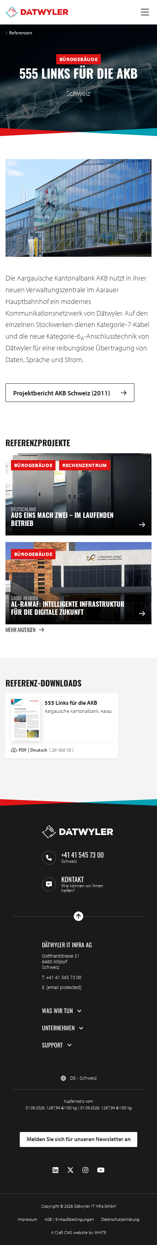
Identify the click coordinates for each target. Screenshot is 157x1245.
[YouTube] (100, 1170)
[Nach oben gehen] (78, 916)
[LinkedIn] (55, 1170)
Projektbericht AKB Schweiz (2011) (61, 392)
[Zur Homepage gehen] (36, 12)
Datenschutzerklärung (120, 1219)
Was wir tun (57, 1011)
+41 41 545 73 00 (63, 977)
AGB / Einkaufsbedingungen (69, 1219)
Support (52, 1045)
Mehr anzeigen (20, 629)
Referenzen (20, 32)
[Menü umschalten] (145, 12)
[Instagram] (85, 1170)
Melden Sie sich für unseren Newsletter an (79, 1139)
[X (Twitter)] (70, 1170)
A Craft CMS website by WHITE (78, 1232)
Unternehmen (58, 1028)
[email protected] (63, 987)
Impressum (27, 1219)
